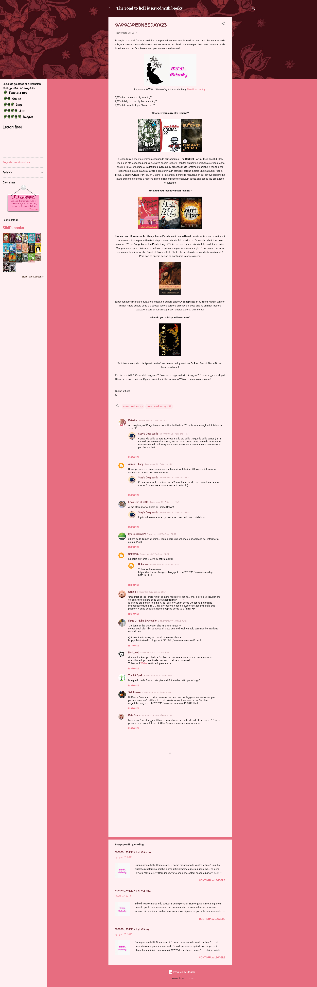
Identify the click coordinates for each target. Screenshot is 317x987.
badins (191, 978)
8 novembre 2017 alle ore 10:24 (153, 420)
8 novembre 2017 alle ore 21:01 (158, 675)
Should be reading (196, 89)
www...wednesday (133, 406)
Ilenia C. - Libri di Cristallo (142, 620)
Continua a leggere (212, 880)
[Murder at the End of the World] (12, 251)
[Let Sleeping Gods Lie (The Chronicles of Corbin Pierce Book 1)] (19, 261)
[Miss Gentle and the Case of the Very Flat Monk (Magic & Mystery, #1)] (25, 241)
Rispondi (133, 457)
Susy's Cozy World (148, 433)
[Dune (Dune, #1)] (12, 261)
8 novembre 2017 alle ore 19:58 (154, 652)
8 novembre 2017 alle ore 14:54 (164, 564)
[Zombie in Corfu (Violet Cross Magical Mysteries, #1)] (25, 252)
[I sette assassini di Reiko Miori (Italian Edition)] (38, 251)
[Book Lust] (38, 260)
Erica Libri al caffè (138, 502)
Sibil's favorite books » (33, 276)
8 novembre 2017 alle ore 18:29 (172, 621)
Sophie (132, 591)
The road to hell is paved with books (149, 8)
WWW (144, 663)
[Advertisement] (244, 66)
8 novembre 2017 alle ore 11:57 (174, 434)
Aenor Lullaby (135, 464)
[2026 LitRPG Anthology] (25, 261)
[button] (223, 24)
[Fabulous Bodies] (31, 242)
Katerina (132, 420)
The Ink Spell (135, 675)
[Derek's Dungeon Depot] (31, 251)
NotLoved (133, 652)
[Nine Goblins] (6, 241)
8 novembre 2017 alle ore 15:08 (174, 512)
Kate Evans (134, 715)
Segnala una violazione (16, 162)
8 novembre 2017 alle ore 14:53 (154, 554)
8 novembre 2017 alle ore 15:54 (151, 592)
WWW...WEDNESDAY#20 (133, 852)
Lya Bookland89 (137, 534)
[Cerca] (253, 9)
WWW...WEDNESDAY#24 (133, 891)
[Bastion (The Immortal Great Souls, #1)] (6, 261)
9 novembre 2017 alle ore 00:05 (156, 692)
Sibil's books (13, 228)
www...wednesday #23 (159, 406)
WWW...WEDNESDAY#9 (132, 929)
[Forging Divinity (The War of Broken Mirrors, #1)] (12, 271)
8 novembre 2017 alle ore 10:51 (159, 464)
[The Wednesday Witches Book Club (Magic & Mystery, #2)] (19, 241)
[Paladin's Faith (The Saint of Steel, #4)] (38, 242)
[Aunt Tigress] (6, 271)
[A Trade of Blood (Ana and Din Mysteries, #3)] (12, 241)
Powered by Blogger (184, 972)
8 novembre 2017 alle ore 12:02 (174, 477)
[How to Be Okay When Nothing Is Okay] (6, 251)
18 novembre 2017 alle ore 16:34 (157, 715)
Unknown (133, 553)
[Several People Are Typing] (19, 251)
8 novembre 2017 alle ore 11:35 (164, 502)
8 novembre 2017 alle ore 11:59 (161, 534)
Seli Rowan (134, 692)
